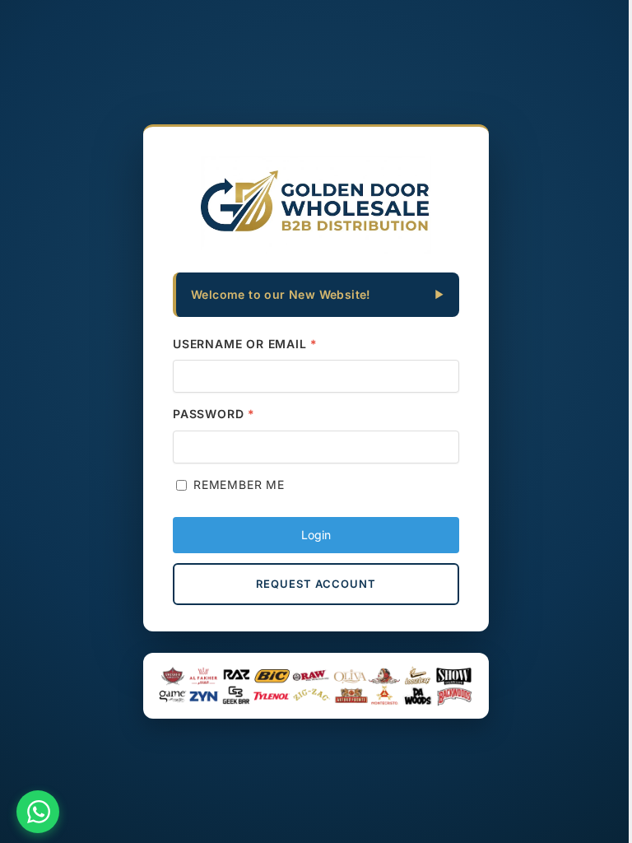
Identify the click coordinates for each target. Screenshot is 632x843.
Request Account (316, 583)
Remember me (239, 484)
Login (316, 535)
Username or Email (245, 344)
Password (214, 414)
